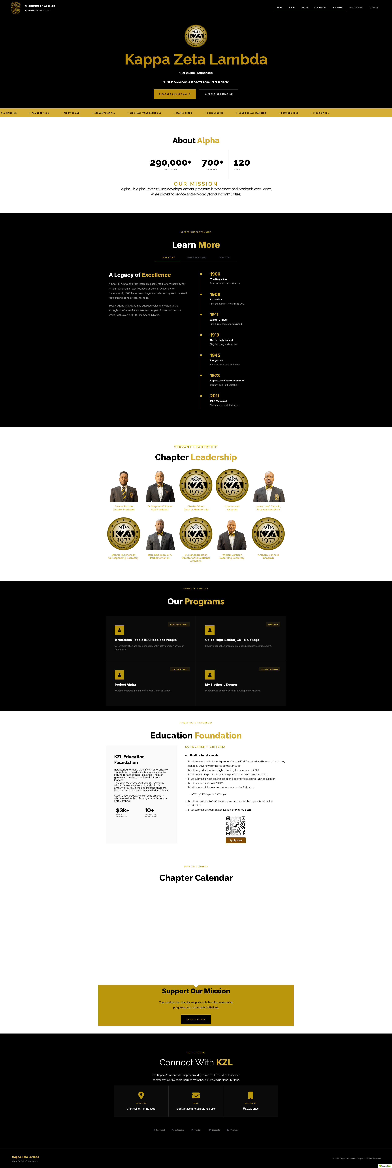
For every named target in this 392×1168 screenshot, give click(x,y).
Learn (305, 8)
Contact (373, 8)
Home (280, 8)
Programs (337, 8)
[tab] (168, 257)
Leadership (320, 8)
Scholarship (355, 8)
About (292, 8)
